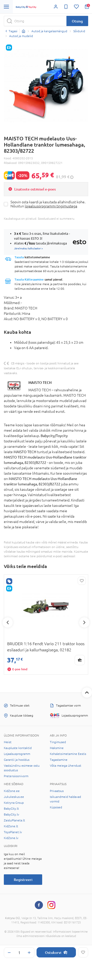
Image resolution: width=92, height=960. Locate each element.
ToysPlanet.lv (13, 832)
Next (84, 622)
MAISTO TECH (40, 382)
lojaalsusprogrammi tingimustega (51, 206)
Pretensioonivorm (16, 776)
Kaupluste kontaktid (18, 748)
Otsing (77, 21)
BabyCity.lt (11, 808)
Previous (8, 622)
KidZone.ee (12, 791)
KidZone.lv (11, 838)
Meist (8, 742)
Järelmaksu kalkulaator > (28, 248)
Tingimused (58, 742)
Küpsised (56, 807)
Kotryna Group (14, 803)
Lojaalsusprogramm (17, 754)
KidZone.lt (11, 826)
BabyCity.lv (11, 814)
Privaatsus (57, 791)
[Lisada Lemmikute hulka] (83, 952)
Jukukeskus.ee (14, 797)
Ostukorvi (53, 952)
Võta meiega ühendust (65, 765)
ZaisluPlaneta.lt (14, 820)
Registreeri (23, 879)
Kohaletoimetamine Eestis (68, 754)
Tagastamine (58, 760)
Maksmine (57, 748)
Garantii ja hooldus (16, 760)
